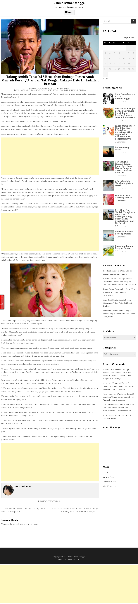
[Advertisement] (50, 156)
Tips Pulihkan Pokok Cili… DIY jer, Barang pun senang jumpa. (117, 272)
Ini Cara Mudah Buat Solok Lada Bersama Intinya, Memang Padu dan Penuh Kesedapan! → (75, 510)
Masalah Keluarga (28, 90)
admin (33, 88)
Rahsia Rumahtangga (69, 3)
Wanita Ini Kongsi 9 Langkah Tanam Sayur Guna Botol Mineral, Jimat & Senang (118, 386)
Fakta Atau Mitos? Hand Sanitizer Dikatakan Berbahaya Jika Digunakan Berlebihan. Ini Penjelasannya (125, 132)
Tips (74, 90)
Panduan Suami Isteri (44, 90)
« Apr (105, 78)
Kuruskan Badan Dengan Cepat (124, 247)
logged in (17, 524)
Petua (55, 90)
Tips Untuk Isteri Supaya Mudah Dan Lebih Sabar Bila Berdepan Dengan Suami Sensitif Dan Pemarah (119, 281)
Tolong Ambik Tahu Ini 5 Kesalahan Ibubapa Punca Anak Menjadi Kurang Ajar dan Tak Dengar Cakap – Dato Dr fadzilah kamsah (50, 80)
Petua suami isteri (66, 90)
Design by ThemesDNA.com (69, 559)
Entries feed (108, 477)
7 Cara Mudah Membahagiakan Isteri (124, 183)
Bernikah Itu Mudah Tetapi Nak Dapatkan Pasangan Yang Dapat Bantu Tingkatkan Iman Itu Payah (125, 216)
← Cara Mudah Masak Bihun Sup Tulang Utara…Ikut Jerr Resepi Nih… (23, 510)
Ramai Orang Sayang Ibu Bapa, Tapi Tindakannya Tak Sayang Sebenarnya (119, 292)
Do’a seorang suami (122, 148)
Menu (70, 12)
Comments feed (109, 481)
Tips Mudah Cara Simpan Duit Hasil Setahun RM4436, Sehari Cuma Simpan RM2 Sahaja (117, 374)
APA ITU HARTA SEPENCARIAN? (117, 417)
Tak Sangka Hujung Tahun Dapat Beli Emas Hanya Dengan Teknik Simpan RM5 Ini (123, 167)
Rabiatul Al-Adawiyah (112, 369)
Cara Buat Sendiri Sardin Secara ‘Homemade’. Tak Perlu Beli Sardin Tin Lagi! (118, 303)
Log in (105, 472)
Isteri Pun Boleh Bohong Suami (124, 232)
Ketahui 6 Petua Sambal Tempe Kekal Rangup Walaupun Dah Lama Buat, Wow (119, 313)
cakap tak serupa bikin (54, 501)
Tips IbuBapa (81, 90)
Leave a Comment (63, 88)
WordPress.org (109, 486)
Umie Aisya (108, 404)
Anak (18, 90)
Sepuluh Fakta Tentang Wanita (123, 196)
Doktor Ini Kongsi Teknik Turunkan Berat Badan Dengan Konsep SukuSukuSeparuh (125, 113)
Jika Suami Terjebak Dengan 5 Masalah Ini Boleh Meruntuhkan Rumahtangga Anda (118, 407)
